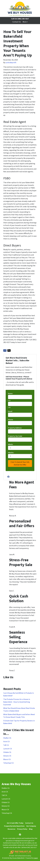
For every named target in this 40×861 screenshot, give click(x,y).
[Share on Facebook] (4, 350)
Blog (30, 829)
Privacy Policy (22, 829)
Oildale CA (7, 752)
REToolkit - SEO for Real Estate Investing (20, 856)
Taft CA (6, 745)
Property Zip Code (15, 436)
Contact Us (16, 22)
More (25, 22)
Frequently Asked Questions (14, 826)
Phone (10, 419)
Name (11, 393)
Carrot (36, 858)
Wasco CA (7, 759)
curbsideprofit (11, 62)
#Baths (11, 452)
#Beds (11, 444)
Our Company (31, 826)
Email (10, 411)
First (9, 401)
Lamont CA (7, 748)
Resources (11, 829)
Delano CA (7, 756)
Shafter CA (7, 738)
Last (9, 407)
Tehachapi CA (8, 763)
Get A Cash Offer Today (15, 823)
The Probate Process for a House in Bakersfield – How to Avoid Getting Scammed (16, 702)
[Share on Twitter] (9, 350)
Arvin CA (6, 741)
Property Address (15, 428)
